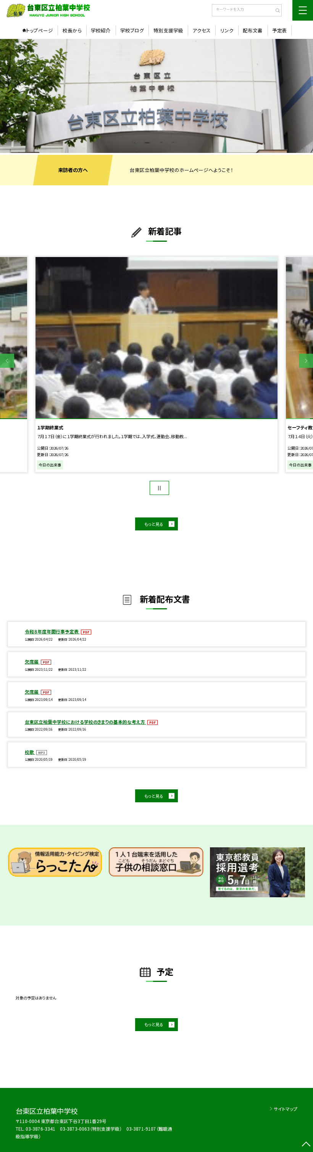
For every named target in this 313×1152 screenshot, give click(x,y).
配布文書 (253, 30)
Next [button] (306, 361)
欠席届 (32, 661)
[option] (156, 96)
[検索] (275, 11)
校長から (72, 30)
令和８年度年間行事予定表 (52, 631)
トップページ (39, 30)
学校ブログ (132, 30)
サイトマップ (285, 1108)
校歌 (30, 752)
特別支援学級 (168, 30)
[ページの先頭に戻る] (306, 1145)
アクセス (201, 30)
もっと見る (153, 524)
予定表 (279, 30)
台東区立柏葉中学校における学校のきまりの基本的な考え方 (85, 721)
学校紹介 (101, 30)
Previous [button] (7, 361)
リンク (227, 30)
